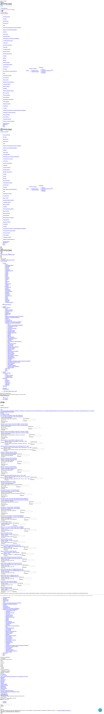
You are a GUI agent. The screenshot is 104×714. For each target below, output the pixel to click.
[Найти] (0, 7)
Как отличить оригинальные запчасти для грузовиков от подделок (14, 676)
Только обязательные (10, 711)
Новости (2, 678)
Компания (7, 380)
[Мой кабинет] (1, 247)
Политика (2, 681)
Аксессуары (59, 410)
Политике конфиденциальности (64, 710)
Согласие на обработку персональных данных (9, 691)
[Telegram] (1, 11)
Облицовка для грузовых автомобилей (77, 410)
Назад (6, 264)
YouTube (6, 399)
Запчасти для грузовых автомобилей (15, 325)
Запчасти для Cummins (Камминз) (46, 410)
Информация (3, 686)
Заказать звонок (3, 261)
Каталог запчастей (9, 309)
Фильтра (9, 410)
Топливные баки (65, 410)
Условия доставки (4, 685)
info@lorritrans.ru (5, 395)
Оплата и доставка (9, 375)
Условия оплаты (3, 684)
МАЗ (13, 411)
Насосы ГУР (18, 410)
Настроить (3, 711)
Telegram (6, 397)
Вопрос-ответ (3, 687)
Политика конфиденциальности (7, 690)
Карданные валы (3, 410)
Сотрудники (3, 679)
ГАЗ (11, 411)
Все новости (3, 674)
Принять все (17, 711)
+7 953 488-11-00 (3, 8)
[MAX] (2, 11)
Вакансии (2, 680)
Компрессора (13, 410)
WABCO (55, 410)
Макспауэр (8, 411)
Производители (3, 688)
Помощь (2, 682)
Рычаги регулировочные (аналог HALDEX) (30, 410)
